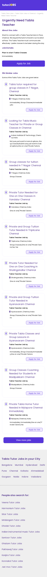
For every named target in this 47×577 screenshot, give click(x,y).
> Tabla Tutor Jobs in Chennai (25, 13)
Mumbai (19, 465)
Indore (25, 476)
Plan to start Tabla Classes (14, 52)
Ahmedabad (37, 470)
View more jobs (23, 440)
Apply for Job (23, 63)
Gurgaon (6, 476)
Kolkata (24, 470)
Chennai (13, 470)
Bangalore (7, 465)
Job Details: (8, 48)
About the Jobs (9, 30)
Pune (4, 470)
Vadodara (36, 476)
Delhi (42, 465)
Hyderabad (31, 465)
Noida (16, 476)
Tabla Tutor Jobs (7, 13)
